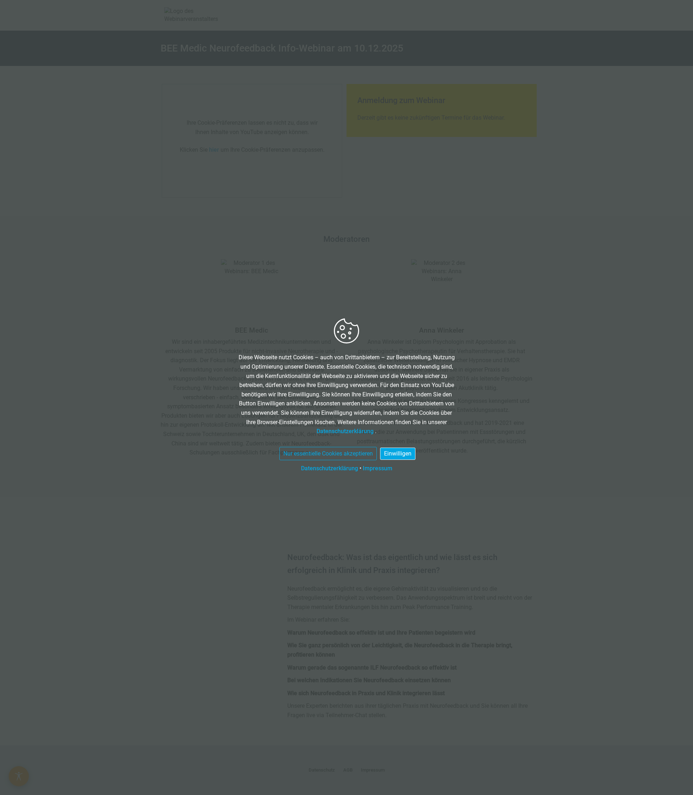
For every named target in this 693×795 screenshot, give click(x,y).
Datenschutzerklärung (346, 431)
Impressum (377, 468)
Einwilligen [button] (397, 453)
